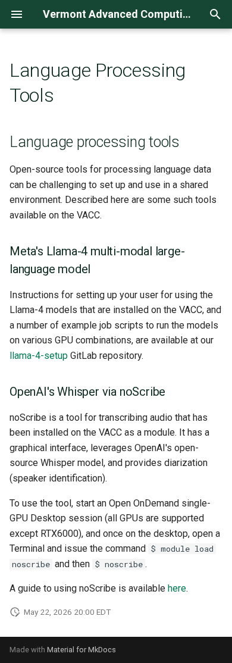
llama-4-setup (39, 355)
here (177, 588)
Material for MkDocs (81, 649)
